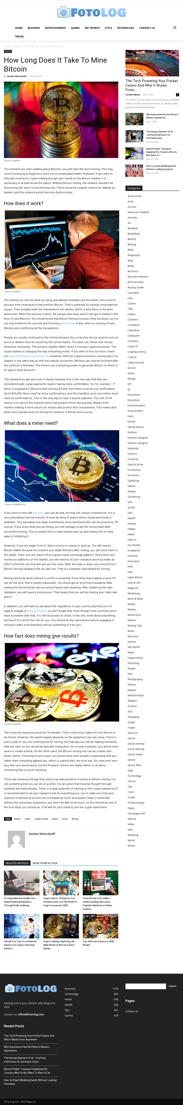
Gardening (134, 496)
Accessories (135, 196)
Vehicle (132, 818)
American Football (138, 212)
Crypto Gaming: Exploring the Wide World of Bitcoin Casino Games (59, 945)
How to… (133, 539)
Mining (75, 818)
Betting (132, 244)
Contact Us (147, 28)
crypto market (41, 818)
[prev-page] (6, 955)
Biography (134, 255)
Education (134, 400)
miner (65, 818)
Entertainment (55, 28)
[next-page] (12, 955)
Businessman (136, 282)
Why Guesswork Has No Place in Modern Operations (27, 1048)
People (132, 668)
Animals (132, 217)
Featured (133, 448)
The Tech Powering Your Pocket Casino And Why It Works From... (151, 85)
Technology (125, 28)
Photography (135, 679)
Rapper (132, 690)
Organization (135, 657)
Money (16, 46)
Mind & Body (135, 598)
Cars (130, 298)
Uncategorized (136, 813)
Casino (132, 303)
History (132, 523)
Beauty (132, 239)
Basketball (134, 233)
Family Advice (136, 427)
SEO (130, 711)
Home (19, 28)
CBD (130, 308)
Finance (132, 453)
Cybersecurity (136, 362)
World (131, 840)
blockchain (68, 323)
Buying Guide (136, 287)
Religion (132, 700)
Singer (131, 722)
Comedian (134, 325)
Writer (131, 845)
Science (132, 706)
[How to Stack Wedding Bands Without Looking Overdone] (134, 170)
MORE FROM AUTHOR (45, 863)
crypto (28, 818)
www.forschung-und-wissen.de (29, 356)
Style (108, 28)
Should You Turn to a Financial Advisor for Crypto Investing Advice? (20, 945)
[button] (174, 28)
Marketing (134, 593)
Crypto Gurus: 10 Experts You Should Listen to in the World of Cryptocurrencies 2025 (60, 902)
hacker (55, 818)
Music (131, 631)
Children (133, 319)
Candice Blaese (132, 94)
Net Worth (92, 28)
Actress (132, 206)
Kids (130, 566)
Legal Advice (135, 577)
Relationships (136, 695)
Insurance (134, 561)
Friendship (134, 470)
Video (131, 824)
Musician (133, 636)
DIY (130, 384)
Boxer (131, 266)
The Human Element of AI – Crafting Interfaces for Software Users (160, 134)
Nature (132, 641)
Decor (131, 373)
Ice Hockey (134, 545)
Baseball (133, 228)
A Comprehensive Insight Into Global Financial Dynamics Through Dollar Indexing (20, 902)
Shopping (133, 716)
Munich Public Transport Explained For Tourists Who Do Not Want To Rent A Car (27, 1071)
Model (131, 604)
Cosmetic (133, 341)
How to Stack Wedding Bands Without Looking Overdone (30, 1082)
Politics (132, 684)
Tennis (132, 781)
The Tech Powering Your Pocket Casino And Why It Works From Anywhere (29, 1037)
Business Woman (138, 276)
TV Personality (136, 802)
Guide (131, 507)
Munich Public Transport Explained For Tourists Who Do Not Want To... (161, 152)
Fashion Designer (138, 437)
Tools (131, 792)
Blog (130, 260)
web (130, 829)
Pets (130, 674)
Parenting (133, 663)
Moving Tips (135, 625)
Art (129, 223)
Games (75, 28)
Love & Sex (134, 582)
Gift (130, 502)
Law (130, 572)
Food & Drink (135, 464)
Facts (131, 416)
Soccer (131, 738)
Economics (134, 394)
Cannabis (133, 292)
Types (131, 808)
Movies (132, 620)
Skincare (133, 733)
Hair (130, 512)
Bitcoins (38, 512)
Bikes (131, 249)
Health (131, 518)
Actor (131, 201)
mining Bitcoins (37, 611)
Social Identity (136, 743)
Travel (19, 36)
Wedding (133, 835)
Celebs (132, 314)
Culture (132, 357)
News (131, 652)
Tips (130, 786)
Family (131, 421)
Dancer (132, 368)
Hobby (131, 529)
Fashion (132, 432)
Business (34, 28)
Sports (131, 759)
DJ (129, 389)
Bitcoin (17, 818)
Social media (135, 754)
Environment (135, 410)
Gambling (133, 480)
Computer (134, 335)
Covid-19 (133, 346)
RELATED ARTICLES (17, 863)
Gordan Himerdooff (16, 76)
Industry (133, 555)
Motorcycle (134, 614)
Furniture (133, 475)
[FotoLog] (91, 12)
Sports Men (134, 765)
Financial (133, 459)
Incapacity (134, 550)
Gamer (132, 486)
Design (132, 378)
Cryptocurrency (137, 351)
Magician (133, 588)
